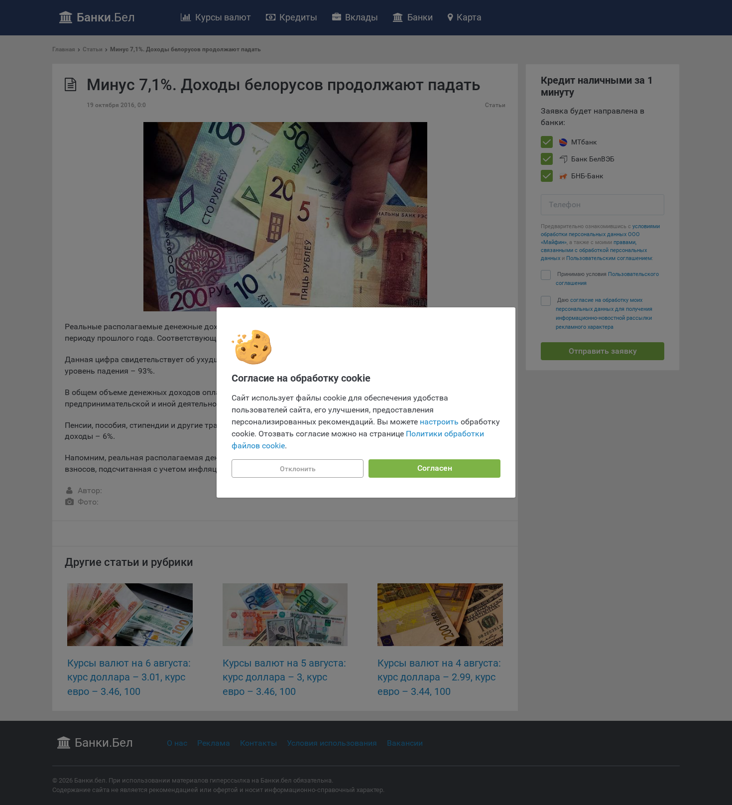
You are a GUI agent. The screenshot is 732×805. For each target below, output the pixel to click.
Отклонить (298, 469)
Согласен (434, 468)
